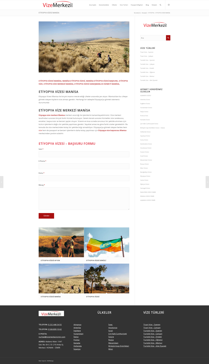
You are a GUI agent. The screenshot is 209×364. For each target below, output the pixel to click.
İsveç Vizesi (144, 140)
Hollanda (78, 346)
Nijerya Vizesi (144, 184)
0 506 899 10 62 (55, 329)
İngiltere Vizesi (145, 104)
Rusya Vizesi (144, 164)
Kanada (77, 343)
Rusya (111, 340)
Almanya (77, 324)
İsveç (110, 324)
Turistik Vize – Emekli (147, 68)
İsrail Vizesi (144, 156)
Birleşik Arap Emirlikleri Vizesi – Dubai (152, 128)
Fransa (76, 340)
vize (40, 130)
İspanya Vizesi (145, 136)
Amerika (77, 327)
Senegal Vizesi (145, 188)
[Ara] (160, 5)
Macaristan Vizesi (146, 160)
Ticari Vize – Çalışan (146, 56)
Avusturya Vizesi (145, 148)
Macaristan (113, 343)
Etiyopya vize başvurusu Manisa (112, 130)
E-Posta (42, 161)
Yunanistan (78, 333)
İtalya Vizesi (144, 112)
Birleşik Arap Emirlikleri (118, 346)
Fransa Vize (144, 116)
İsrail (110, 330)
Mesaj (42, 185)
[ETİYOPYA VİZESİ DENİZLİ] (207, 182)
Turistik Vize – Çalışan (147, 64)
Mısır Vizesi (144, 168)
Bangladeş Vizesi (146, 172)
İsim (41, 149)
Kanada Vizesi (145, 120)
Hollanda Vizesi (145, 132)
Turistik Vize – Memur (147, 76)
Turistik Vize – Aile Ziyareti (148, 80)
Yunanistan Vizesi (146, 108)
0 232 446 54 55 (55, 324)
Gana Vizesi (144, 180)
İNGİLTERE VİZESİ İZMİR (148, 192)
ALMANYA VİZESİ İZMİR (147, 200)
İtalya (76, 337)
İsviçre (111, 337)
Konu (41, 173)
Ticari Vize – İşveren (146, 52)
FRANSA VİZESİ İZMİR (147, 196)
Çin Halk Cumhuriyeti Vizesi (149, 124)
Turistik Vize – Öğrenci (147, 72)
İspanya (77, 349)
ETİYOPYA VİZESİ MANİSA (49, 13)
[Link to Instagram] (168, 4)
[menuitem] (93, 5)
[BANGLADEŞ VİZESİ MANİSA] (1, 182)
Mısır (110, 349)
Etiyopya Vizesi (145, 176)
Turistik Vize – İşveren (147, 60)
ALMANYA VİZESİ (145, 95)
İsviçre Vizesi (144, 152)
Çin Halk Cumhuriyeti (117, 333)
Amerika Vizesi (145, 99)
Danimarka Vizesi (146, 144)
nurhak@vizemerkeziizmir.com (52, 337)
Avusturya (112, 327)
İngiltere (77, 330)
